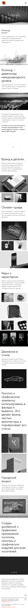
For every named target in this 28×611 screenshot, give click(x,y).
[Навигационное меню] (26, 3)
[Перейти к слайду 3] (15, 107)
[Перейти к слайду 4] (16, 572)
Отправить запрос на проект (8, 607)
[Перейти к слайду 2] (14, 265)
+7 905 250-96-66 (6, 605)
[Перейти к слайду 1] (12, 107)
